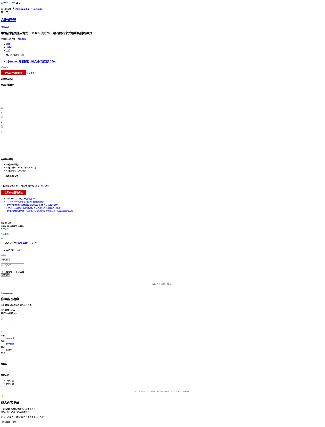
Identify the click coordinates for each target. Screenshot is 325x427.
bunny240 (5, 229)
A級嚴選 (8, 19)
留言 (25, 243)
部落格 (9, 47)
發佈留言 (5, 275)
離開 (14, 422)
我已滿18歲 (6, 422)
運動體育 (22, 39)
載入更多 (5, 260)
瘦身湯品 (45, 186)
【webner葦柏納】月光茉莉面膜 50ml (31, 61)
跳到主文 (5, 27)
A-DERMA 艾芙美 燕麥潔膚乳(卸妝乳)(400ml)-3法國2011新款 (33, 208)
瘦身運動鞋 (31, 73)
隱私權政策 (177, 392)
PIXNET (143, 392)
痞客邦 (19, 243)
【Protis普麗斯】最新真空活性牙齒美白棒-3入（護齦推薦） (32, 205)
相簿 (8, 44)
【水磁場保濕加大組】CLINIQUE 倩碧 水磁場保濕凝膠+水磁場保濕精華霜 (39, 211)
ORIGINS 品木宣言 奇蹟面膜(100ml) (22, 199)
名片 (8, 50)
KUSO (19, 250)
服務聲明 (186, 392)
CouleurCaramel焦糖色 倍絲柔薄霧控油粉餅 (25, 202)
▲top (3, 255)
